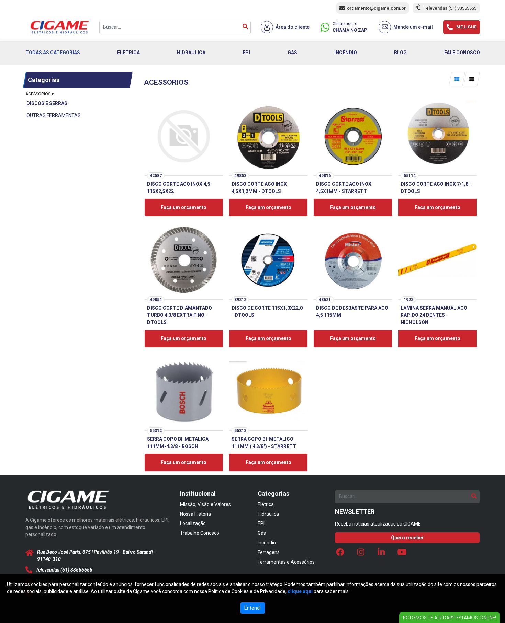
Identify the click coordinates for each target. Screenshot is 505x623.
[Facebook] (340, 554)
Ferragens (269, 552)
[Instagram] (361, 554)
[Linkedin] (381, 554)
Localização (193, 523)
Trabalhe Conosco (199, 533)
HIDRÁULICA (191, 52)
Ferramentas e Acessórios (286, 562)
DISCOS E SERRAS (46, 103)
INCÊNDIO (345, 52)
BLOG (400, 52)
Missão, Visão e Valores (205, 504)
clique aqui (300, 591)
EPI (246, 52)
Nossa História (195, 514)
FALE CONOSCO (462, 52)
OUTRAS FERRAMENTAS (53, 115)
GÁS (292, 52)
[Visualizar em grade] (457, 79)
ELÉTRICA (128, 52)
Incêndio (267, 542)
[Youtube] (402, 554)
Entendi (252, 608)
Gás (262, 533)
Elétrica (266, 504)
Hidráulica (268, 514)
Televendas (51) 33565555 (450, 8)
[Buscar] (245, 27)
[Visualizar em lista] (472, 79)
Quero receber (407, 537)
